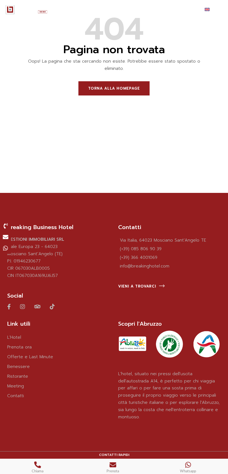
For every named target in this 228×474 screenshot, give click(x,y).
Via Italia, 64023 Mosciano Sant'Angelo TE (163, 240)
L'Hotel (14, 337)
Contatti (15, 396)
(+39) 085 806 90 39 (141, 249)
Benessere (18, 367)
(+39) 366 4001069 (138, 257)
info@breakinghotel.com (144, 266)
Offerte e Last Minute (30, 357)
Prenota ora (19, 347)
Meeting (15, 386)
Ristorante (17, 376)
